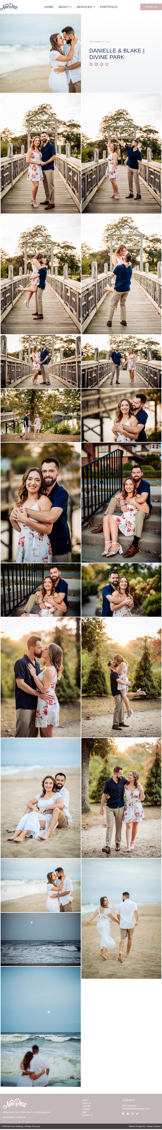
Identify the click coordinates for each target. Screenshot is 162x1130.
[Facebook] (123, 1114)
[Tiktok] (137, 1114)
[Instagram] (132, 1114)
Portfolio (109, 7)
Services (84, 7)
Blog (84, 1112)
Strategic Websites (153, 1126)
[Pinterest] (128, 1114)
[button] (91, 64)
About (63, 7)
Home (49, 7)
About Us (86, 1103)
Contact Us (87, 1115)
